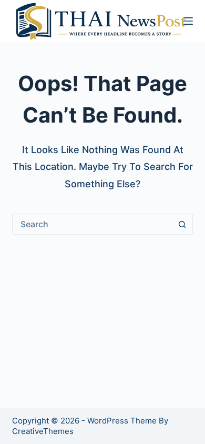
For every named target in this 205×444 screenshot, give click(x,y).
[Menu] (188, 21)
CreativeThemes (43, 431)
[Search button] (182, 224)
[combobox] (92, 224)
